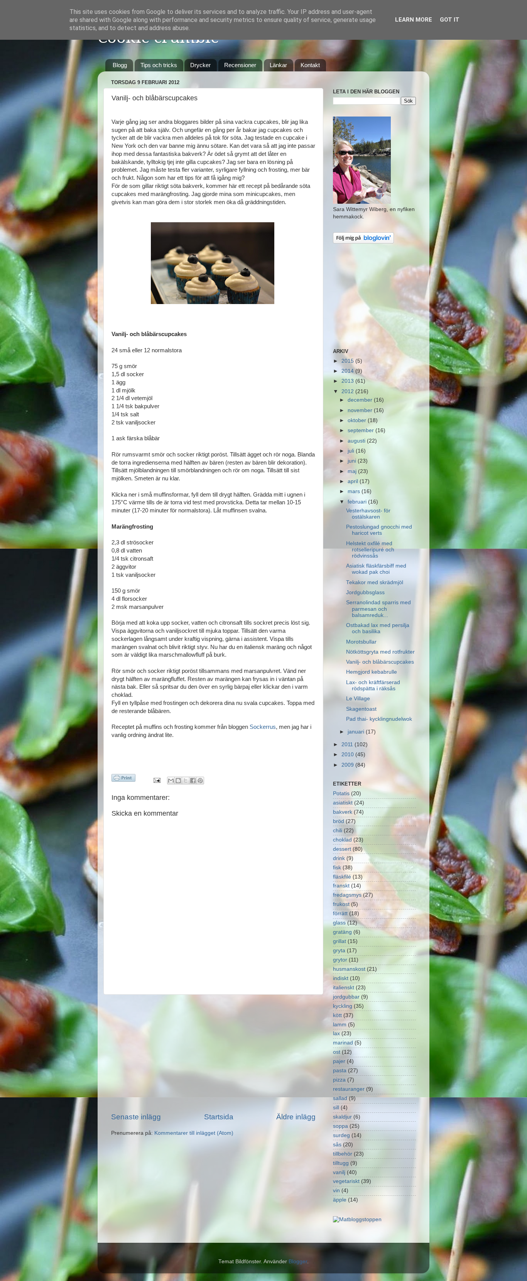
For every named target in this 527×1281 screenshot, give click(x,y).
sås (337, 1144)
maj (353, 471)
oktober (358, 420)
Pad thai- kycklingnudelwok (379, 719)
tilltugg (341, 1163)
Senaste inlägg (136, 1117)
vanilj (339, 1172)
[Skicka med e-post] (171, 780)
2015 (348, 361)
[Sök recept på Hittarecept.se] (357, 1219)
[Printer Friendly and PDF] (123, 779)
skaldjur (342, 1117)
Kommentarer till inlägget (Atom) (193, 1133)
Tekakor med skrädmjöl (374, 582)
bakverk (342, 812)
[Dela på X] (185, 780)
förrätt (340, 913)
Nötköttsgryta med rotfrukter (380, 652)
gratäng (342, 932)
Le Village (358, 698)
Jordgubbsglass (365, 592)
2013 (348, 381)
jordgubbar (346, 997)
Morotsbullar (361, 642)
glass (339, 923)
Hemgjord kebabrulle (371, 672)
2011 (348, 744)
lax (336, 1033)
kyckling (342, 1006)
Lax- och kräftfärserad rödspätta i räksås (373, 685)
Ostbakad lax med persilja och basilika (377, 628)
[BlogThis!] (178, 780)
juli (352, 451)
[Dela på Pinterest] (200, 780)
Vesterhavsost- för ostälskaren (368, 514)
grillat (339, 941)
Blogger (298, 1261)
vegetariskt (346, 1181)
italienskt (343, 987)
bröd (338, 821)
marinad (343, 1043)
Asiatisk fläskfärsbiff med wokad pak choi (376, 569)
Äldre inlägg (296, 1117)
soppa (340, 1126)
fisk (337, 867)
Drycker (200, 65)
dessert (342, 849)
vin (336, 1190)
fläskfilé (342, 877)
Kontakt (310, 65)
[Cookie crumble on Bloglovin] (363, 242)
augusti (357, 441)
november (361, 410)
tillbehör (342, 1154)
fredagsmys (347, 895)
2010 (348, 754)
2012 (348, 391)
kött (337, 1015)
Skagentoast (361, 709)
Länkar (278, 65)
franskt (341, 886)
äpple (339, 1200)
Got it (449, 19)
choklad (342, 840)
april (354, 481)
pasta (339, 1070)
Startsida (218, 1117)
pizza (339, 1080)
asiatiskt (343, 803)
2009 (348, 765)
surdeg (341, 1135)
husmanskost (349, 969)
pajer (339, 1061)
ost (336, 1052)
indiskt (340, 978)
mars (354, 491)
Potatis (341, 793)
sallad (340, 1098)
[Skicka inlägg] (156, 780)
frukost (341, 904)
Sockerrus (263, 727)
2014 (348, 371)
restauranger (349, 1089)
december (361, 400)
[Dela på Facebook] (193, 780)
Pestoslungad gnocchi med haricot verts (379, 530)
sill (336, 1107)
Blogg (120, 65)
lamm (339, 1025)
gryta (339, 950)
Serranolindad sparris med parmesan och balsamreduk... (378, 609)
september (361, 430)
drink (339, 858)
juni (353, 461)
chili (337, 830)
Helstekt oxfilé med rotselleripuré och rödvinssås (370, 550)
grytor (340, 960)
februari (358, 502)
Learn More (413, 19)
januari (357, 732)
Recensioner (240, 65)
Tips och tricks (158, 65)
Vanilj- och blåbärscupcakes (380, 662)
